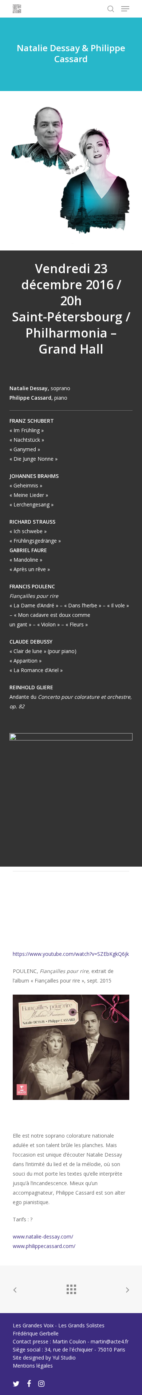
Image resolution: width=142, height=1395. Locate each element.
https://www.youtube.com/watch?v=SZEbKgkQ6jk (71, 953)
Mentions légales (33, 1365)
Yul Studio (64, 1357)
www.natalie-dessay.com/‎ (43, 1236)
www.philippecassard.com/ (44, 1246)
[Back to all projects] (71, 1287)
